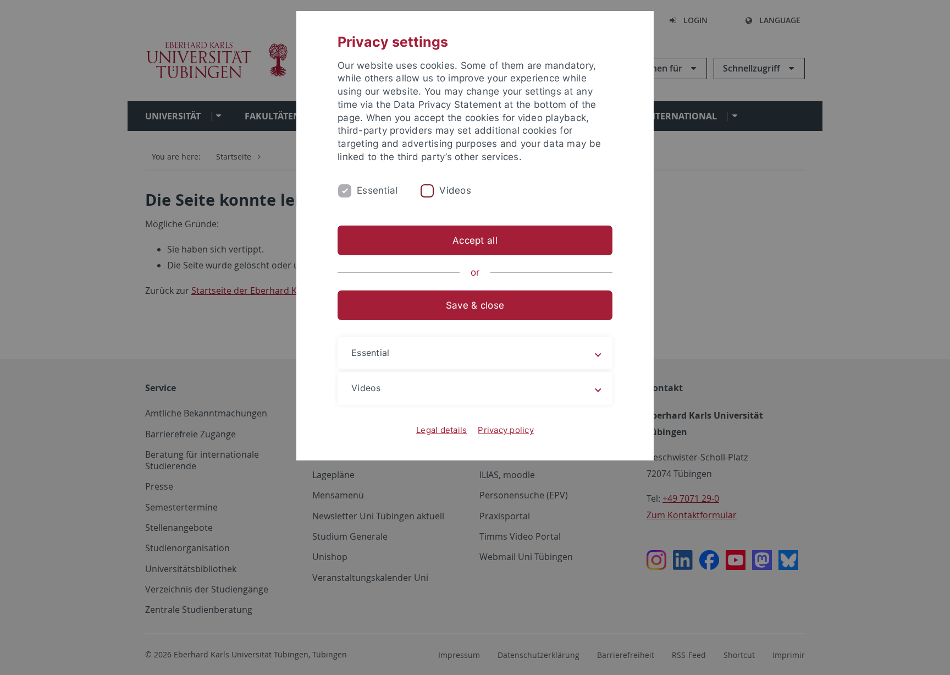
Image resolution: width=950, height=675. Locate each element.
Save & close (475, 305)
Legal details (441, 430)
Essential (377, 190)
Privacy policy (506, 430)
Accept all (475, 240)
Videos (455, 190)
